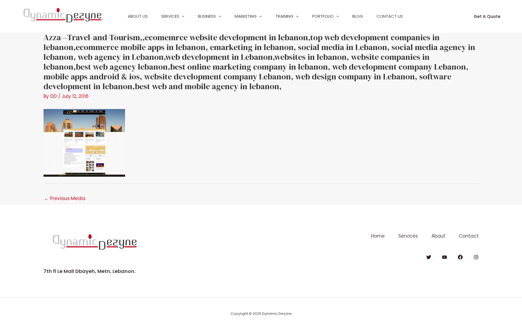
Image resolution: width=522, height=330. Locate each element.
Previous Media (64, 198)
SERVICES (170, 16)
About (438, 236)
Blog (357, 16)
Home (378, 236)
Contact (468, 236)
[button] (181, 16)
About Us (138, 16)
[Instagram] (476, 257)
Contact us (390, 16)
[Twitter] (428, 257)
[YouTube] (444, 257)
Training (284, 16)
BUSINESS (207, 16)
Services (408, 236)
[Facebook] (460, 257)
